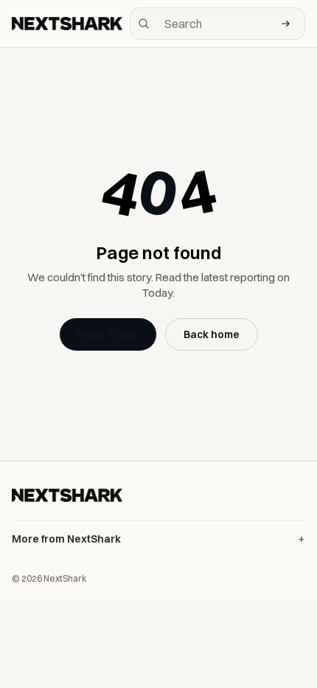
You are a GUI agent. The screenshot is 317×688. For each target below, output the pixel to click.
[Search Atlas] (286, 24)
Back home (212, 334)
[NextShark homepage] (67, 23)
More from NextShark (66, 539)
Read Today (108, 334)
